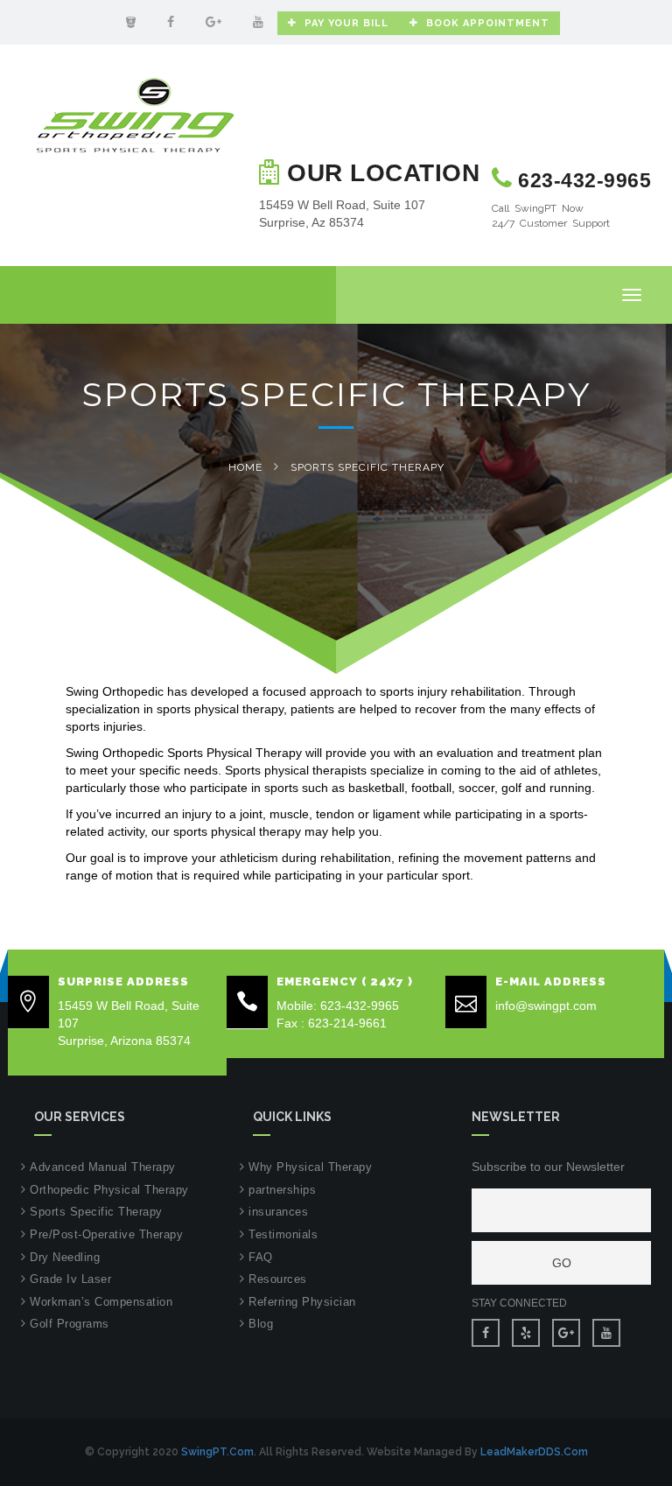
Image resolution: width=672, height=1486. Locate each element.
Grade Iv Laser (70, 1279)
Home (245, 467)
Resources (277, 1279)
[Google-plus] (213, 22)
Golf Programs (69, 1323)
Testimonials (283, 1234)
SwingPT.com (217, 1452)
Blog (260, 1323)
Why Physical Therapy (310, 1167)
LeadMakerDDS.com (534, 1452)
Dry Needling (65, 1257)
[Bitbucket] (131, 22)
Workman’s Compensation (101, 1301)
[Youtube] (258, 22)
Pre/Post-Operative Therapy (106, 1234)
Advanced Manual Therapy (103, 1167)
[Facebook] (170, 22)
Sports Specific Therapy (96, 1211)
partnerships (282, 1189)
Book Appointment (488, 23)
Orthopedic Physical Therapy (109, 1189)
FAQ (260, 1257)
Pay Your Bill (346, 23)
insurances (278, 1211)
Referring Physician (302, 1301)
